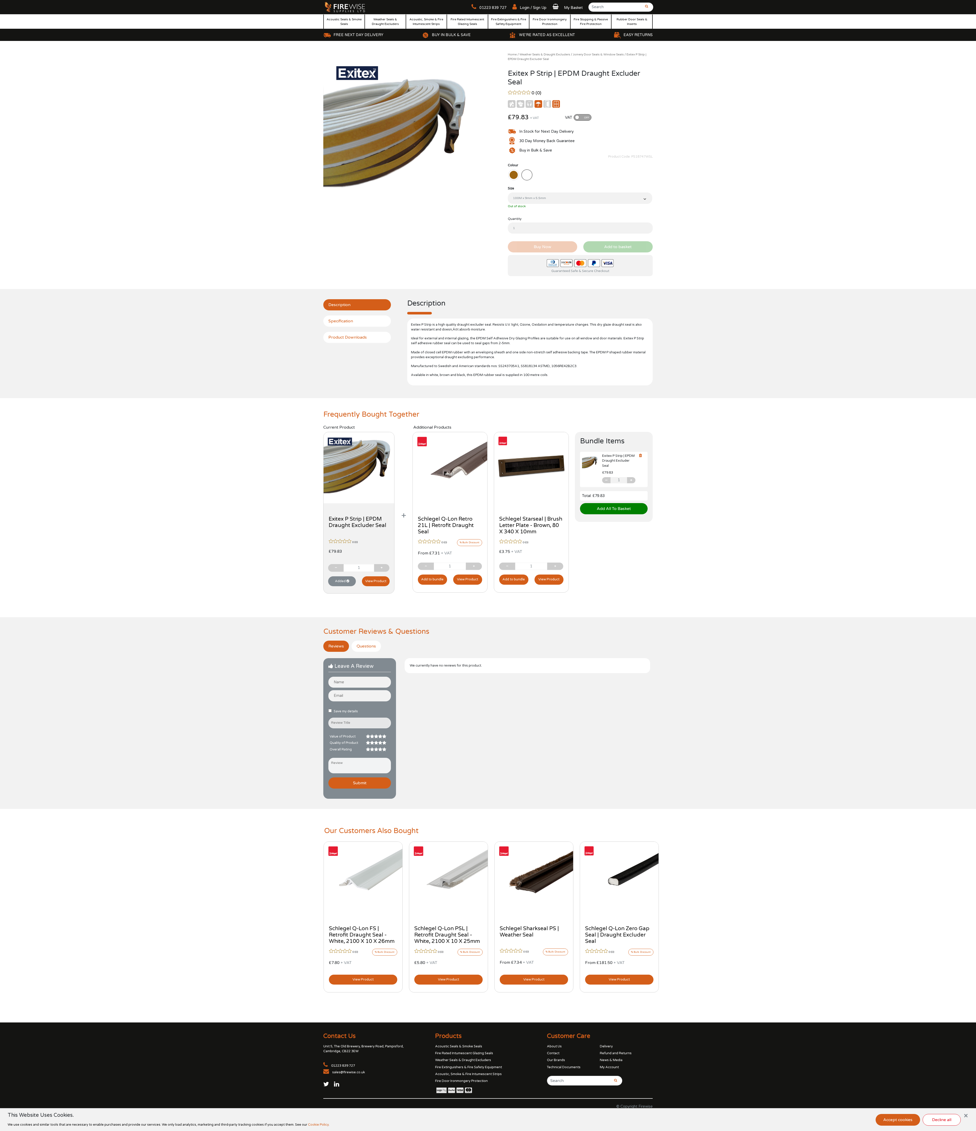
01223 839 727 (492, 8)
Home (512, 54)
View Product (375, 581)
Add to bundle (432, 579)
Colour (513, 165)
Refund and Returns (616, 1053)
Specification (340, 321)
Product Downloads (347, 337)
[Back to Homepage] (345, 7)
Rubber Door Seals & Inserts (632, 22)
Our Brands (556, 1060)
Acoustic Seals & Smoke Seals (344, 22)
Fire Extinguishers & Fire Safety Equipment (508, 22)
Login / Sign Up (532, 8)
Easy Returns (638, 35)
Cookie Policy (318, 1125)
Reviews (336, 646)
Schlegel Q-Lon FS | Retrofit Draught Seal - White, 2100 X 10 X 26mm (361, 934)
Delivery (606, 1046)
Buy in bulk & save (451, 35)
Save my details (346, 711)
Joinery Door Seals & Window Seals (598, 54)
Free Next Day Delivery (358, 35)
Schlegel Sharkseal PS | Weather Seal (529, 931)
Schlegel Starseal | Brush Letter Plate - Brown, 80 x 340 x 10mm (530, 525)
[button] (567, 8)
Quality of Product (344, 743)
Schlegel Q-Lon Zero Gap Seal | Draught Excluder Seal (617, 934)
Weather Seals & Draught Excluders (385, 22)
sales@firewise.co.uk (348, 1072)
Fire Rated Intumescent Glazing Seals (467, 22)
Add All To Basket (614, 508)
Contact (553, 1053)
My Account (609, 1067)
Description (339, 304)
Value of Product (343, 736)
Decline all (941, 1119)
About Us (554, 1046)
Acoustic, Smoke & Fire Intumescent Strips (426, 22)
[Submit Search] (645, 8)
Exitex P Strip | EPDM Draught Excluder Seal (357, 522)
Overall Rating (341, 749)
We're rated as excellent (547, 35)
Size (511, 188)
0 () (536, 93)
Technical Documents (564, 1067)
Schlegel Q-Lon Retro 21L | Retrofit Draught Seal (446, 525)
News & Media (611, 1060)
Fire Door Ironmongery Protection (550, 22)
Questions (366, 646)
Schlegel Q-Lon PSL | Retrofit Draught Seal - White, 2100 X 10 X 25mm (447, 934)
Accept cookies (897, 1119)
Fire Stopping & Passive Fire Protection (591, 22)
